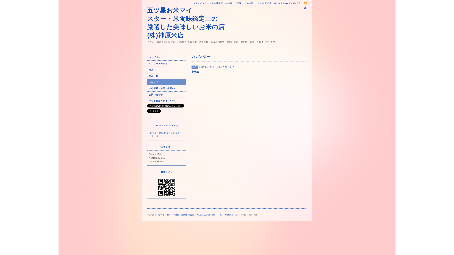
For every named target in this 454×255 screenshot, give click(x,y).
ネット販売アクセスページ (163, 101)
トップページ (156, 57)
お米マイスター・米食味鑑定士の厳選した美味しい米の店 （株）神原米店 (194, 215)
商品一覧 (153, 76)
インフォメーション (159, 63)
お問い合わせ (156, 94)
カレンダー (154, 82)
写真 (151, 70)
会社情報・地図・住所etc (162, 88)
